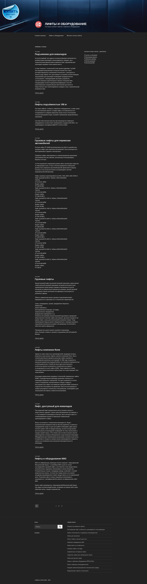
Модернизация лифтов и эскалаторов (78, 571)
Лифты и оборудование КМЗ (50, 458)
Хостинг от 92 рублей (91, 55)
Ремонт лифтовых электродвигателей (77, 564)
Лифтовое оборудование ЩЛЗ (75, 542)
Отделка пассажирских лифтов (76, 526)
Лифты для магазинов (73, 536)
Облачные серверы (90, 59)
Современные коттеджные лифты (76, 552)
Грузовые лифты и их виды (74, 548)
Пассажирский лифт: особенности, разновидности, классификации (86, 529)
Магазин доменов (90, 61)
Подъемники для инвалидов (51, 54)
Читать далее (39, 93)
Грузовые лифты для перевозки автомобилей (53, 142)
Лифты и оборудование (66, 23)
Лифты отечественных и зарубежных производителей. (82, 532)
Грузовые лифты (44, 279)
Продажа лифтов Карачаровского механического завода (83, 567)
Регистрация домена (91, 57)
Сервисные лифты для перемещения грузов (79, 555)
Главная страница (40, 35)
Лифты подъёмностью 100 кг (51, 104)
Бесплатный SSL (90, 62)
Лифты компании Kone (47, 349)
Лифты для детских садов (74, 558)
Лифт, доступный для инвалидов (53, 406)
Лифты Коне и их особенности (75, 545)
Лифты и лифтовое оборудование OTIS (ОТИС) (80, 561)
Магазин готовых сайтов (74, 35)
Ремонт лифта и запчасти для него (77, 539)
